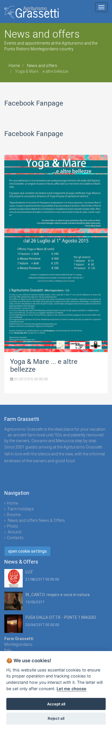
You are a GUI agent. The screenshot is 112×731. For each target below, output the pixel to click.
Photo (12, 526)
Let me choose (71, 688)
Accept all (56, 704)
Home (14, 65)
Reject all (56, 718)
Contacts (15, 537)
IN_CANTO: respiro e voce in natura (58, 594)
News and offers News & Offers (36, 520)
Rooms (14, 514)
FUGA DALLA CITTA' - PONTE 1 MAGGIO (61, 617)
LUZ (29, 572)
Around (14, 532)
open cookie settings (27, 551)
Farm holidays (20, 509)
